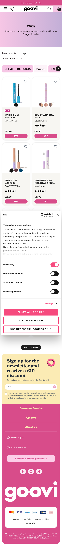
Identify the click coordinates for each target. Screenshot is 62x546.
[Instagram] (31, 471)
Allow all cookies (31, 312)
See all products (18, 69)
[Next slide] (58, 68)
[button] (5, 9)
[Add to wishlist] (26, 81)
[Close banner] (58, 215)
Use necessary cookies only (31, 329)
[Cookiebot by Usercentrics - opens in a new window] (40, 215)
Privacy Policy (26, 519)
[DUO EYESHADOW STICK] (46, 117)
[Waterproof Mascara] (16, 117)
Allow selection (31, 320)
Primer (40, 69)
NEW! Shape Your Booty (31, 3)
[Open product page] (16, 92)
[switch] (54, 273)
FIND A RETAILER (18, 447)
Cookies (16, 519)
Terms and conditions (41, 519)
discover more (31, 347)
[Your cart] (59, 9)
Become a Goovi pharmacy (31, 458)
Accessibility (31, 523)
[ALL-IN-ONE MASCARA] (16, 183)
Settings (49, 303)
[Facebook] (23, 471)
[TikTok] (39, 471)
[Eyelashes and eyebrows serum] (46, 183)
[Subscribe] (54, 387)
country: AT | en (17, 438)
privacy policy (42, 398)
